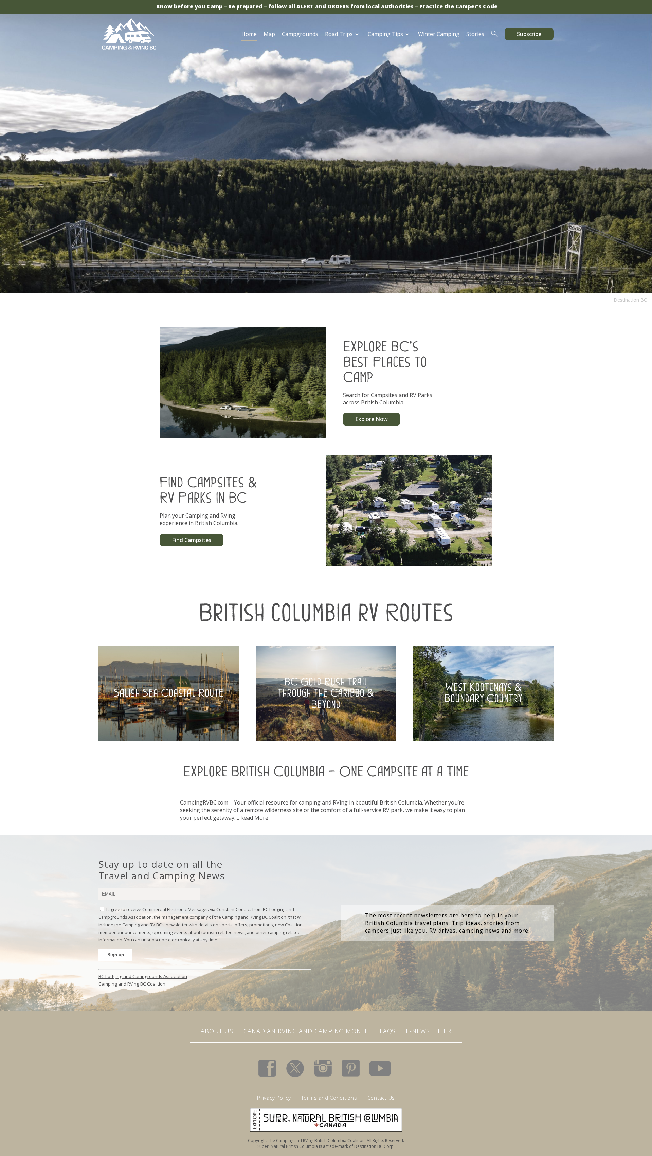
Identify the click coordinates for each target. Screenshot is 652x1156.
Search (494, 34)
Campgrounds (300, 34)
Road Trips (339, 34)
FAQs (388, 1031)
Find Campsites (191, 540)
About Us (217, 1031)
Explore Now (371, 419)
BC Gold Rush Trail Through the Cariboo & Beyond (326, 692)
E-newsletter (428, 1031)
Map (269, 34)
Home (249, 34)
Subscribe (529, 34)
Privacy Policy (274, 1097)
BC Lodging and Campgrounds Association (142, 976)
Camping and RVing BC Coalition (131, 984)
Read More (254, 817)
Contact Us (381, 1097)
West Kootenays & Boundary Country (483, 693)
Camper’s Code (476, 6)
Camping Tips (385, 34)
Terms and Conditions (329, 1097)
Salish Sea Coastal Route (168, 693)
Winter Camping (438, 34)
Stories (475, 34)
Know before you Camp (189, 6)
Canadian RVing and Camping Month (306, 1031)
